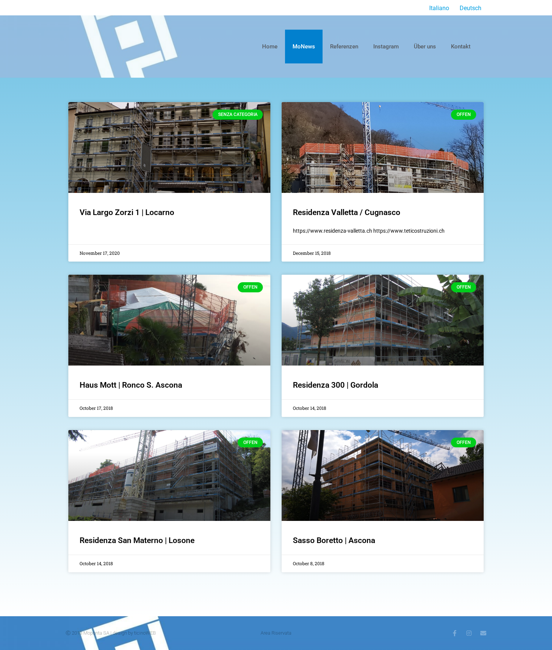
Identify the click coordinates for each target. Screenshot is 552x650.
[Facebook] (455, 633)
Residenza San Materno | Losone (137, 540)
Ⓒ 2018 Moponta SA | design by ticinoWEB (111, 633)
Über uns (425, 46)
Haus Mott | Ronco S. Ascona (131, 385)
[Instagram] (469, 633)
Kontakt (461, 46)
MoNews (304, 46)
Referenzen (344, 46)
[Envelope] (483, 633)
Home (270, 46)
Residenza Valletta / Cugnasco (346, 212)
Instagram (386, 46)
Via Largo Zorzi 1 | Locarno (127, 212)
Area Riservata (276, 633)
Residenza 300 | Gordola (335, 385)
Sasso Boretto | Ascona (334, 540)
